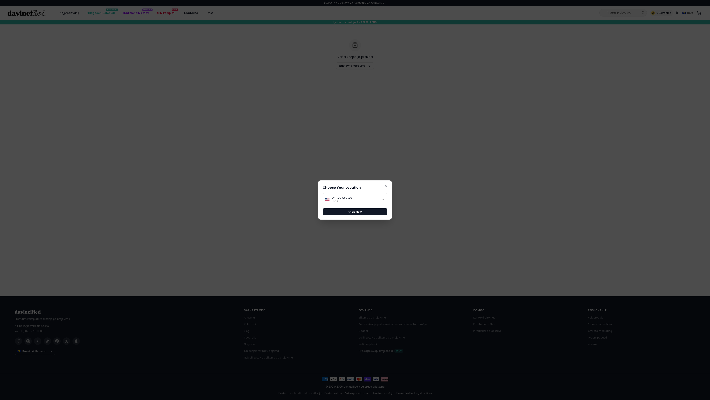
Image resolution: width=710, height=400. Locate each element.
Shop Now (355, 212)
